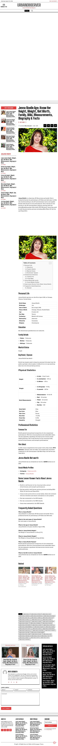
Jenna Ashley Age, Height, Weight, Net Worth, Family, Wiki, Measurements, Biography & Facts (50, 579)
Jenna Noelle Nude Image (48, 628)
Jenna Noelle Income (47, 623)
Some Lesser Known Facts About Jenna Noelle (38, 284)
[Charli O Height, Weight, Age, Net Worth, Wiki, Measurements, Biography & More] (3, 145)
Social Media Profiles (33, 282)
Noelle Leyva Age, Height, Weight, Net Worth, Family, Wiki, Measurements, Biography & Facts (24, 579)
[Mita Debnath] (19, 126)
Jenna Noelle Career (36, 617)
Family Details (31, 269)
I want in (50, 725)
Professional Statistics (31, 274)
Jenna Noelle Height (24, 623)
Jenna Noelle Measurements (25, 626)
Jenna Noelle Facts (36, 619)
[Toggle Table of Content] (49, 263)
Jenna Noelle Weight (24, 637)
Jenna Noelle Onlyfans (38, 630)
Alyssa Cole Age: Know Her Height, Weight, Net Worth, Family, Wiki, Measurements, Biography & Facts (30, 662)
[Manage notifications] (54, 742)
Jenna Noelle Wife (35, 637)
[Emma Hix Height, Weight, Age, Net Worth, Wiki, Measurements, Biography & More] (3, 129)
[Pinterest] (51, 125)
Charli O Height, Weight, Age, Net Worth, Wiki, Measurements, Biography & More (10, 147)
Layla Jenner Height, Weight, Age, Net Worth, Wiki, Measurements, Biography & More (11, 114)
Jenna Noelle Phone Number (37, 632)
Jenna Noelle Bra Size (24, 617)
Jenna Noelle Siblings (24, 635)
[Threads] (16, 682)
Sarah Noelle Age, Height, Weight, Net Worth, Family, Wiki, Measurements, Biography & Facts (37, 579)
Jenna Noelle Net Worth (25, 628)
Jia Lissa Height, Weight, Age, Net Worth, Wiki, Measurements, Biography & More (8, 204)
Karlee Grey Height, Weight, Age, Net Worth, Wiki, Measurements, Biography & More (10, 122)
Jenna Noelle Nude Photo (25, 630)
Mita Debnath (28, 125)
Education (30, 267)
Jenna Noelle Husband (35, 623)
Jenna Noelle (30, 473)
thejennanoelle (32, 471)
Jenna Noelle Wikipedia (24, 639)
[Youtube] (10, 730)
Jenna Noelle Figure (36, 621)
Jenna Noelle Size (35, 635)
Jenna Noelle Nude (36, 628)
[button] (32, 10)
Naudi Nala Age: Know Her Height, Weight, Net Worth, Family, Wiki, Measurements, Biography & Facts (10, 662)
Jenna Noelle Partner (24, 632)
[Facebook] (45, 125)
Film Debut (30, 278)
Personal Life (28, 265)
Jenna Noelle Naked (50, 626)
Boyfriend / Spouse (32, 273)
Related (29, 288)
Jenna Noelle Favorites (24, 621)
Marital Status (31, 271)
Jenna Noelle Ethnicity (24, 619)
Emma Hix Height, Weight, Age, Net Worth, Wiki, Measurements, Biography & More (10, 130)
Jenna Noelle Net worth (31, 280)
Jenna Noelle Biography (36, 615)
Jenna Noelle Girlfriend (48, 621)
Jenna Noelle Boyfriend (49, 615)
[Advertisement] (29, 23)
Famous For (30, 276)
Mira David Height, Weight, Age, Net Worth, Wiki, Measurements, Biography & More (10, 138)
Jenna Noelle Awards (24, 615)
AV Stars (3, 164)
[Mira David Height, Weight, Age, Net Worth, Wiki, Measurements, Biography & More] (3, 137)
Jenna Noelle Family (47, 619)
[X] (48, 125)
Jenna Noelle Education (48, 617)
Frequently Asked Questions (33, 286)
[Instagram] (5, 730)
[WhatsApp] (55, 125)
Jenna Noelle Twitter (46, 635)
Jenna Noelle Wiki (45, 637)
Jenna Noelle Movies (39, 626)
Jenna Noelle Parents (50, 630)
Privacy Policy (49, 729)
